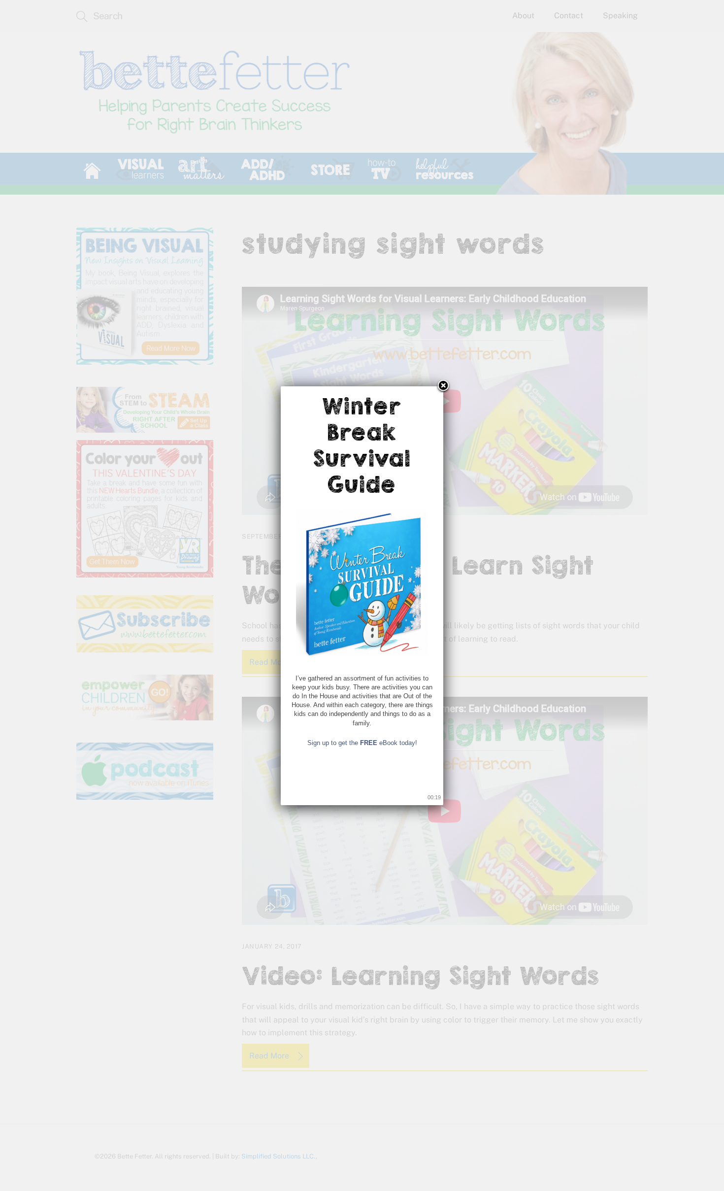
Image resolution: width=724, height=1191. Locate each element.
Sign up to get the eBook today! (362, 743)
